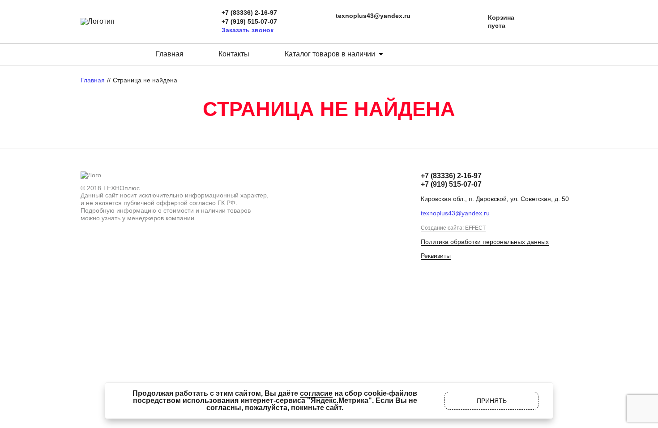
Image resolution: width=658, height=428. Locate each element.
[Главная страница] (98, 21)
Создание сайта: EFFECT (453, 228)
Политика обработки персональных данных (485, 241)
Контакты (233, 54)
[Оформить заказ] (472, 21)
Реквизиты (436, 255)
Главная (170, 54)
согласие (316, 393)
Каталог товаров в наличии (330, 54)
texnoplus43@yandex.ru (373, 15)
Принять (492, 400)
